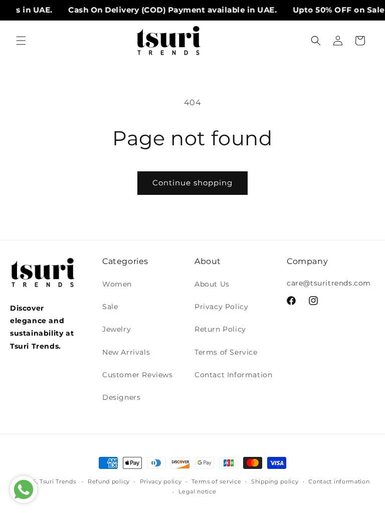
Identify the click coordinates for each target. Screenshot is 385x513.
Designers (121, 397)
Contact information (338, 481)
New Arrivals (126, 352)
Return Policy (220, 329)
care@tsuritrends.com (329, 283)
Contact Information (233, 374)
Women (117, 284)
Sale (110, 306)
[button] (21, 41)
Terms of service (216, 481)
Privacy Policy (221, 306)
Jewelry (116, 329)
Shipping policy (275, 481)
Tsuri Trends (58, 481)
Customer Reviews (137, 374)
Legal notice (197, 491)
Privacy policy (161, 481)
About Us (212, 284)
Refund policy (109, 481)
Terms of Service (226, 352)
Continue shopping (192, 182)
